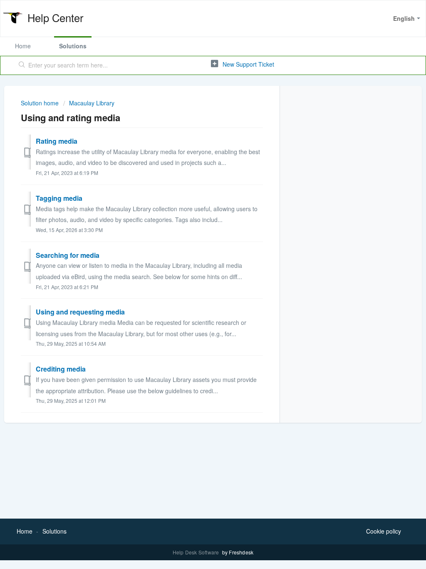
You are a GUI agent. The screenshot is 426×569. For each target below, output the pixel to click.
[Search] (22, 65)
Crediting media (61, 369)
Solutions (73, 46)
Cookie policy (383, 531)
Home (23, 46)
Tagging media (59, 198)
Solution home (40, 103)
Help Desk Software (196, 552)
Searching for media (67, 255)
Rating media (56, 141)
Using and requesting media (80, 312)
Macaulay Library (91, 103)
